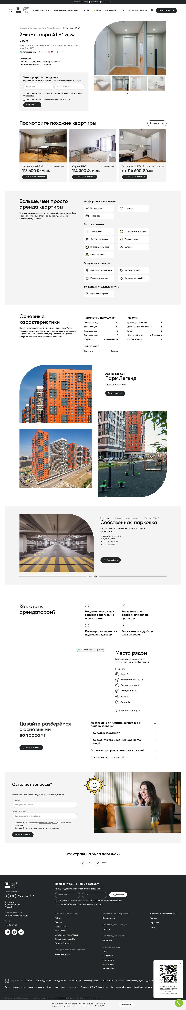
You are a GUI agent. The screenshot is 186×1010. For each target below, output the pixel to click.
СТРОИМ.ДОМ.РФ (109, 981)
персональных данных (59, 93)
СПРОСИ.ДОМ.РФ (43, 981)
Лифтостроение (91, 981)
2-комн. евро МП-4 (32, 166)
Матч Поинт (60, 931)
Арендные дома (41, 10)
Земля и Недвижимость (15, 987)
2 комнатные (108, 960)
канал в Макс (165, 989)
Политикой (95, 998)
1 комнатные (107, 956)
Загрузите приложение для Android (12, 904)
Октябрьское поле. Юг (65, 939)
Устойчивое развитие (144, 987)
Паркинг (86, 10)
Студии (105, 952)
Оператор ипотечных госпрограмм (62, 987)
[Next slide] (149, 92)
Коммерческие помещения (65, 10)
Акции (98, 10)
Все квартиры (157, 123)
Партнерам (110, 10)
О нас (152, 927)
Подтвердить (126, 1005)
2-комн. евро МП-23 (133, 166)
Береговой (107, 941)
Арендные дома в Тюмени (114, 936)
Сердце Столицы (63, 943)
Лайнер (58, 918)
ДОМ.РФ (28, 981)
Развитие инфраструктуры (131, 981)
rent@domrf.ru (11, 925)
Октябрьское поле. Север (66, 935)
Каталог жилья (37, 28)
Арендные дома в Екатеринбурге (70, 950)
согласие (89, 1003)
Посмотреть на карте (129, 711)
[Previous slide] (111, 92)
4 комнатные (108, 968)
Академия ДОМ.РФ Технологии (94, 987)
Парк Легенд (53, 28)
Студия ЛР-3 (79, 166)
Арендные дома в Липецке (114, 925)
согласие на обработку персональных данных (57, 998)
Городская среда (36, 987)
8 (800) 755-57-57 (140, 10)
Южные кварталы (63, 954)
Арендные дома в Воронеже (115, 914)
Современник (108, 918)
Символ (58, 922)
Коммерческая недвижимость (163, 914)
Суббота (106, 929)
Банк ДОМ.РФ (60, 981)
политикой (30, 96)
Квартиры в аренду (111, 947)
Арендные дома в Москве (66, 914)
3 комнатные (108, 964)
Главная (23, 28)
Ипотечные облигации (121, 987)
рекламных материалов (60, 99)
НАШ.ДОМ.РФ (75, 981)
